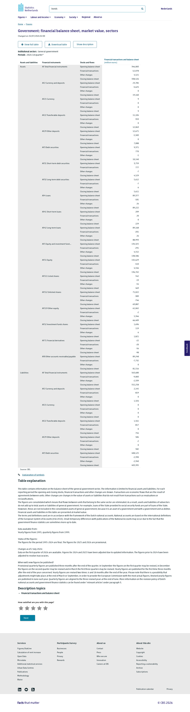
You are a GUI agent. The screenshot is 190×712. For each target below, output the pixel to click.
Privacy (60, 656)
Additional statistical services (29, 664)
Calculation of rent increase (29, 652)
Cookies (139, 656)
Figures (21, 17)
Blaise (20, 680)
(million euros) (121, 61)
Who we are (102, 656)
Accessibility (141, 660)
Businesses (61, 649)
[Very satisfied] (45, 608)
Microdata (21, 660)
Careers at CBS (103, 664)
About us (98, 17)
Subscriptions (142, 672)
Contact (100, 649)
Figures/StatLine (24, 649)
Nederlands (166, 9)
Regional (86, 17)
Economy (59, 17)
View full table (31, 45)
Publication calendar (145, 689)
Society (72, 17)
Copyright (140, 652)
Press (99, 652)
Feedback (187, 348)
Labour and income (40, 17)
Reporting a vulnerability (147, 664)
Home (20, 24)
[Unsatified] (27, 608)
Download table (59, 45)
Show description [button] (85, 44)
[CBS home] (31, 7)
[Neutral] (33, 608)
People (60, 652)
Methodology (23, 676)
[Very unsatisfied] (21, 608)
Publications (22, 672)
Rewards (61, 660)
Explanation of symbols (33, 475)
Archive (139, 668)
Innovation (101, 660)
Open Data (21, 656)
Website (139, 649)
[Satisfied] (39, 608)
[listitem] (19, 689)
